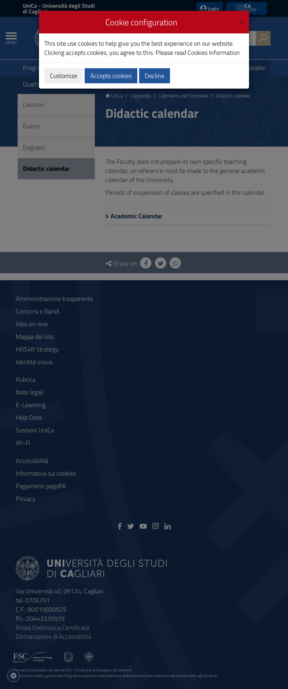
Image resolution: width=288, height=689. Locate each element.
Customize (63, 76)
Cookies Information (214, 52)
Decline (154, 76)
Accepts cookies (111, 76)
